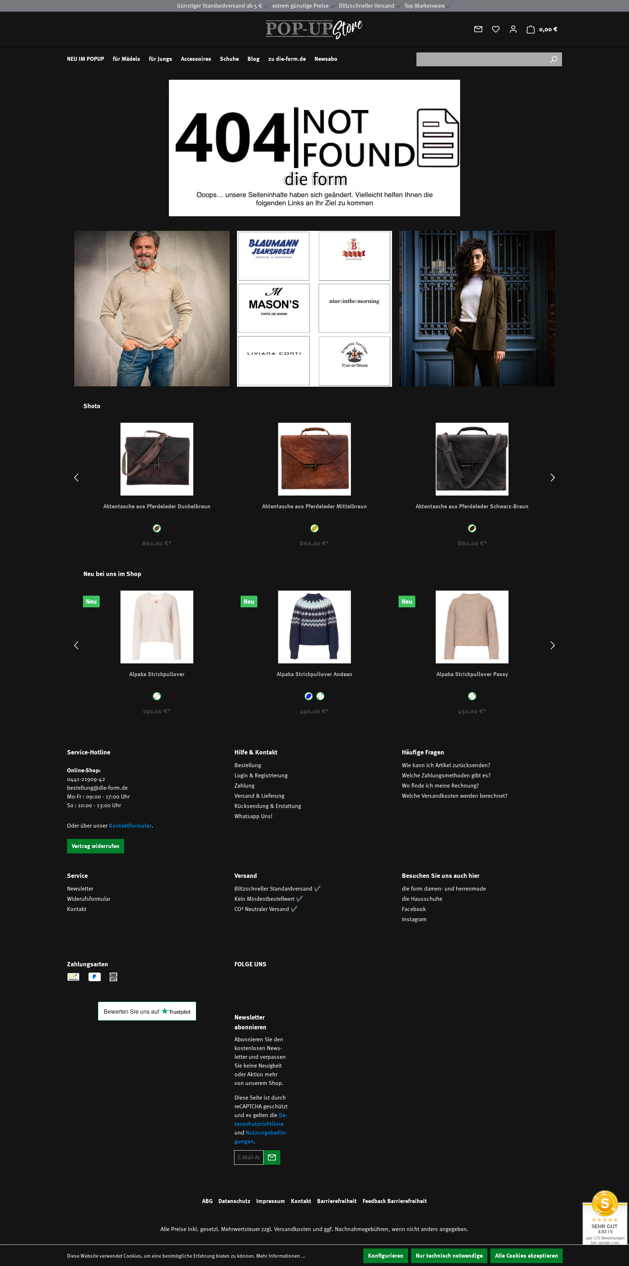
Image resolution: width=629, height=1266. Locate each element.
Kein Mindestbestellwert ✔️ (268, 899)
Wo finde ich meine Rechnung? (440, 785)
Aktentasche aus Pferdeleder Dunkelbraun (156, 506)
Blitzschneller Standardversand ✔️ (277, 889)
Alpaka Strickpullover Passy (472, 674)
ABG (207, 1201)
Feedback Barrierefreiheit (395, 1201)
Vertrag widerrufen (95, 846)
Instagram (414, 919)
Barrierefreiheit (337, 1201)
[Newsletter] (478, 29)
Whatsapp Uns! (253, 816)
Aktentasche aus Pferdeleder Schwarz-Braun (472, 506)
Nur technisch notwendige (449, 1256)
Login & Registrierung (261, 775)
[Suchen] (553, 59)
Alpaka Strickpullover (157, 674)
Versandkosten (292, 1229)
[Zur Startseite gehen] (314, 29)
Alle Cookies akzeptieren (526, 1256)
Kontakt (76, 909)
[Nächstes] (552, 478)
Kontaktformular (130, 826)
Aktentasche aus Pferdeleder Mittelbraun (314, 506)
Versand (245, 875)
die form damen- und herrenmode (444, 889)
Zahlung (244, 785)
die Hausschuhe (422, 899)
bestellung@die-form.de (97, 788)
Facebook (414, 909)
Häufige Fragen (423, 752)
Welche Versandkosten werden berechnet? (454, 796)
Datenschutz (234, 1201)
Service (77, 875)
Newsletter (80, 889)
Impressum (270, 1201)
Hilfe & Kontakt (255, 752)
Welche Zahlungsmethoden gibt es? (446, 775)
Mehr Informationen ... (280, 1256)
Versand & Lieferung (259, 796)
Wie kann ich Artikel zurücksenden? (446, 765)
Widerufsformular (88, 899)
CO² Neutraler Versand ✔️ (266, 909)
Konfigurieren (385, 1256)
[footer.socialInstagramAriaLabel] (265, 985)
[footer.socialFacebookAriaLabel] (243, 985)
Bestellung (247, 765)
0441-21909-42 (86, 779)
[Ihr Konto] (513, 29)
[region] (314, 478)
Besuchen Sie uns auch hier (440, 875)
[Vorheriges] (76, 478)
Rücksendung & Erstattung (267, 806)
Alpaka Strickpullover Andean (314, 674)
